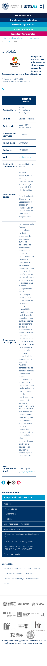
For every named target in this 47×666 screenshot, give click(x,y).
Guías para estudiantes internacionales (19, 573)
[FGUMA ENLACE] (37, 603)
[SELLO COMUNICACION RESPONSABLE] (37, 614)
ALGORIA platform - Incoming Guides (19, 541)
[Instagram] (13, 482)
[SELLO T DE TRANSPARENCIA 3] (9, 626)
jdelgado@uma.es (27, 471)
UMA (4, 38)
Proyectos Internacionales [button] (23, 34)
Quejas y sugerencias (12, 554)
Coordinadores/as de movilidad (16, 524)
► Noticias (8, 519)
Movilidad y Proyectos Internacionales (23, 38)
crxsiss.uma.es (25, 157)
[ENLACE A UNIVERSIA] (23, 603)
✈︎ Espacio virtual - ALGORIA (18, 497)
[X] (8, 482)
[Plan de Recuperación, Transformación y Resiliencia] (16, 635)
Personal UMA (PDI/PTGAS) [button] (23, 24)
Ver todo (7, 583)
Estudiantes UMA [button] (23, 15)
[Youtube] (18, 482)
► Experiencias (10, 514)
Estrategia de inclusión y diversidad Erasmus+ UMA (22, 535)
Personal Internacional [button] (23, 29)
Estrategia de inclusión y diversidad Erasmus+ (22, 578)
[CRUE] (9, 614)
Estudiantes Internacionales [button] (23, 20)
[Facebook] (3, 482)
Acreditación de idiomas (13, 529)
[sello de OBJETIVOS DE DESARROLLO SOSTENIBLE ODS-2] (9, 603)
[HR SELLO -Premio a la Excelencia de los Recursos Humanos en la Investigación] (37, 626)
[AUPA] (23, 614)
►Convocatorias (10, 509)
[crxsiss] (15, 61)
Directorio (8, 504)
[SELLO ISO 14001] (23, 626)
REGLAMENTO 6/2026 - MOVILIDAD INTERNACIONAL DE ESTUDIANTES (18, 547)
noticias (7, 41)
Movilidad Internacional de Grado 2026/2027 (22, 568)
